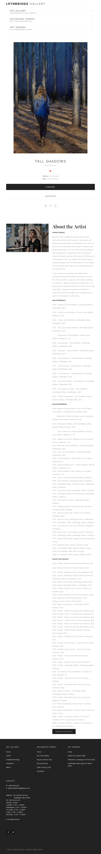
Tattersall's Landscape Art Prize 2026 (81, 760)
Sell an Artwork (42, 763)
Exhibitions (10, 763)
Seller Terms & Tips (44, 767)
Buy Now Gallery (43, 756)
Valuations (40, 771)
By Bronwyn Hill (50, 165)
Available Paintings (12, 760)
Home (8, 752)
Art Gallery (23, 11)
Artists (8, 756)
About (8, 767)
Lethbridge (25, 3)
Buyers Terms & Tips (44, 760)
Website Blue (37, 849)
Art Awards (21, 28)
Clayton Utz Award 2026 (76, 756)
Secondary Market (22, 20)
